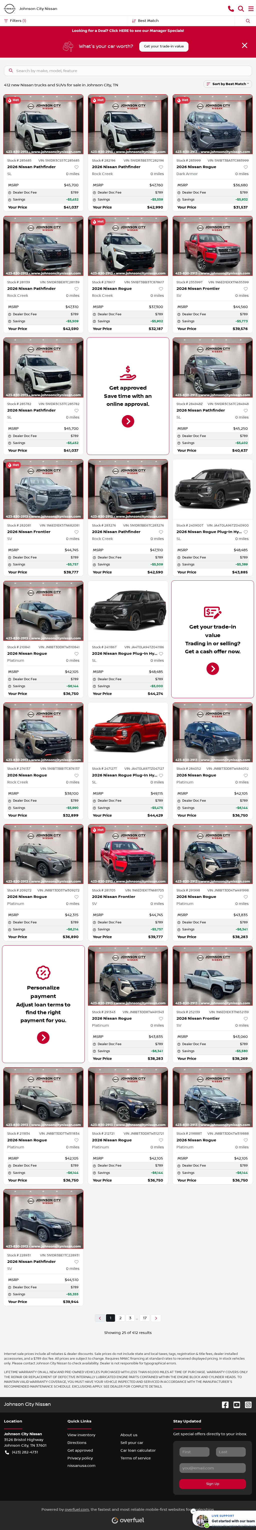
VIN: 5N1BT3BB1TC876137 (60, 769)
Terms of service (135, 1458)
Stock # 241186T (104, 647)
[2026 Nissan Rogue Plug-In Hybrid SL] (212, 489)
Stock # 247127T (104, 769)
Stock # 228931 (19, 1255)
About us (129, 1435)
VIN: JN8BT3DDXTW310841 (59, 647)
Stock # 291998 (188, 890)
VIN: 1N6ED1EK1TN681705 (144, 890)
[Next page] (156, 1318)
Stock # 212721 (103, 1134)
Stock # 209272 (19, 890)
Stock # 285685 (19, 161)
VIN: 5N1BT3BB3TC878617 (144, 282)
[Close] (244, 45)
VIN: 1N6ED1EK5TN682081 (60, 526)
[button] (231, 9)
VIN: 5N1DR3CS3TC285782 (59, 404)
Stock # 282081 (19, 526)
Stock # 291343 (104, 1012)
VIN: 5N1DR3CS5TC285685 (59, 161)
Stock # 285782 (19, 404)
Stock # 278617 (103, 282)
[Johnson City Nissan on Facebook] (223, 1405)
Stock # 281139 (18, 282)
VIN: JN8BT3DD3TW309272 (59, 890)
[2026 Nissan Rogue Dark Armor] (212, 124)
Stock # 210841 (18, 647)
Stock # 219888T (189, 1134)
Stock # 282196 (104, 161)
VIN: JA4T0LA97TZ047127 (144, 769)
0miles (73, 174)
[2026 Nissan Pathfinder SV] (43, 1219)
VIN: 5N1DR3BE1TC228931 (60, 1255)
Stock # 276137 (18, 769)
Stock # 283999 (188, 161)
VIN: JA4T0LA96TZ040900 (228, 526)
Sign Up (212, 1484)
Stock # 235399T (189, 282)
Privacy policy (80, 1458)
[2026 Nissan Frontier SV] (212, 246)
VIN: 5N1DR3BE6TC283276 (143, 526)
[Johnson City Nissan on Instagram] (246, 1405)
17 (145, 1318)
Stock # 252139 (188, 1012)
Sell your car (131, 1442)
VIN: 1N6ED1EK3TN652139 (229, 1012)
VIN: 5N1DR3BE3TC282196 (144, 161)
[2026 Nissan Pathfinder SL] (43, 124)
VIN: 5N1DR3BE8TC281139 (60, 282)
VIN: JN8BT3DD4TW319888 (228, 1134)
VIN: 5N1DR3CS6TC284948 (228, 404)
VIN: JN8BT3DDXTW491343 (143, 1012)
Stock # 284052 (188, 769)
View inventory (81, 1435)
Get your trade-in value (164, 46)
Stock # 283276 (104, 526)
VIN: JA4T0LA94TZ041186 (144, 647)
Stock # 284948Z (189, 404)
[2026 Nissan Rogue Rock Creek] (128, 246)
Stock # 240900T (190, 526)
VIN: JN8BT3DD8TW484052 (227, 769)
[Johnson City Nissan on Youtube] (234, 1405)
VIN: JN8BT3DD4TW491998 (228, 890)
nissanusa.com (82, 1465)
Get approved (80, 1450)
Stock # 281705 (104, 890)
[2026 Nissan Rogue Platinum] (43, 611)
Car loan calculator (138, 1450)
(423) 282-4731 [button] (25, 1452)
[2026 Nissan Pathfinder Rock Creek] (128, 124)
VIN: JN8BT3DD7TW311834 (59, 1134)
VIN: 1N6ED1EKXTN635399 (228, 282)
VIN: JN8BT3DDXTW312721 (144, 1134)
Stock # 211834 (18, 1134)
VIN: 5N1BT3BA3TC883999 (228, 161)
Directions (77, 1442)
